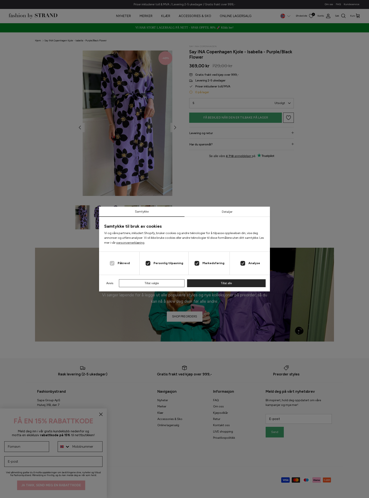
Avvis (109, 283)
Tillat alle (226, 283)
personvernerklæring (130, 243)
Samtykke (142, 211)
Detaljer (227, 212)
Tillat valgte (152, 283)
